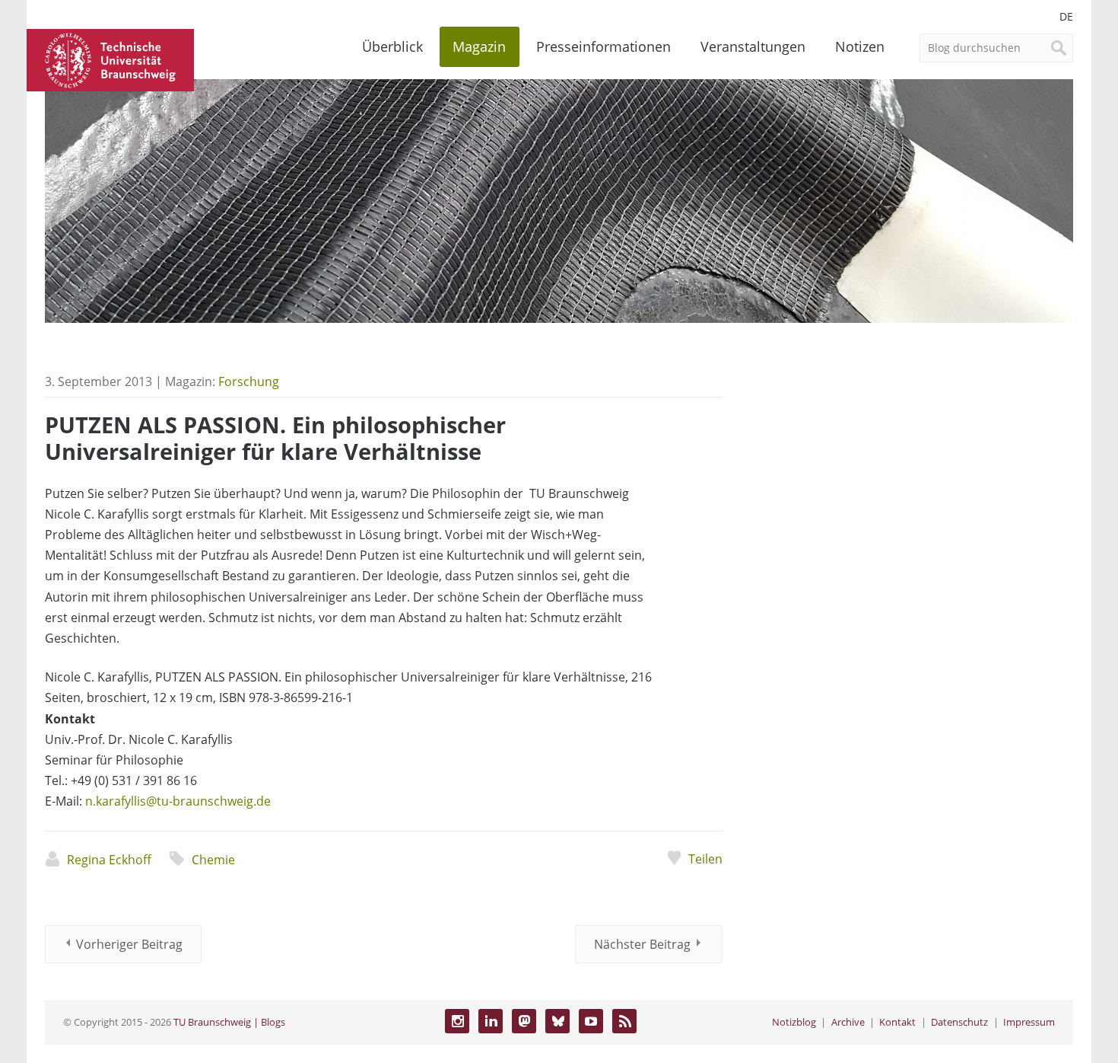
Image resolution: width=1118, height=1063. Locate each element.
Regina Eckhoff (109, 859)
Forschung (248, 381)
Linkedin (490, 1021)
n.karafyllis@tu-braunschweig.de (178, 801)
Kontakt (897, 1022)
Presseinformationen (603, 46)
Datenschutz (959, 1022)
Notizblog (794, 1022)
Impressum (1029, 1022)
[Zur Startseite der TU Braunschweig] (110, 58)
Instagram (457, 1021)
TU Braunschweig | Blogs (229, 1022)
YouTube (591, 1021)
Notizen (860, 46)
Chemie (213, 859)
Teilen (705, 859)
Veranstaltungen (752, 46)
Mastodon (524, 1021)
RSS (624, 1021)
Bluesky (557, 1021)
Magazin (479, 46)
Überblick (392, 46)
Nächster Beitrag (642, 944)
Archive (848, 1022)
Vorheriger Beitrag (129, 944)
